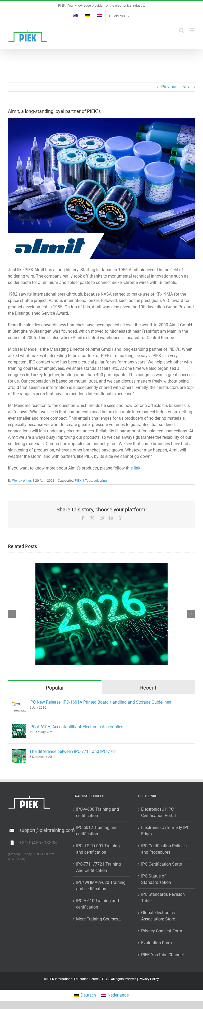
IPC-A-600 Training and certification (97, 812)
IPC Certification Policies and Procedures (164, 849)
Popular (55, 688)
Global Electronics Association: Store (158, 916)
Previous (169, 86)
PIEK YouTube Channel (162, 954)
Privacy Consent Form (161, 930)
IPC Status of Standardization (156, 879)
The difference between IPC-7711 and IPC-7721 (73, 751)
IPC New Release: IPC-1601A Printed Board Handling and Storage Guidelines (100, 702)
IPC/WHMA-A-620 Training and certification (101, 885)
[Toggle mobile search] (181, 30)
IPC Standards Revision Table (163, 897)
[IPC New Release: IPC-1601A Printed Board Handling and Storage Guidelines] (19, 702)
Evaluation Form (156, 942)
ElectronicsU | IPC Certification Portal (158, 812)
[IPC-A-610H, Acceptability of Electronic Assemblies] (19, 727)
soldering (100, 480)
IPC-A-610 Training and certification (97, 904)
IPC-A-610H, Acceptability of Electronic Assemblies (76, 726)
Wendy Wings (22, 480)
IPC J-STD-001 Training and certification (98, 849)
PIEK (78, 480)
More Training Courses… (98, 919)
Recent (148, 688)
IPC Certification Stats (161, 864)
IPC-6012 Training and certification (97, 830)
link (137, 468)
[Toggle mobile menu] (192, 30)
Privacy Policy (149, 979)
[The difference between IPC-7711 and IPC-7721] (19, 751)
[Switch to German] (88, 16)
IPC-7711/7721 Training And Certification (98, 867)
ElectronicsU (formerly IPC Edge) (165, 830)
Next (186, 86)
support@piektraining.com (42, 830)
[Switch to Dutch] (99, 16)
